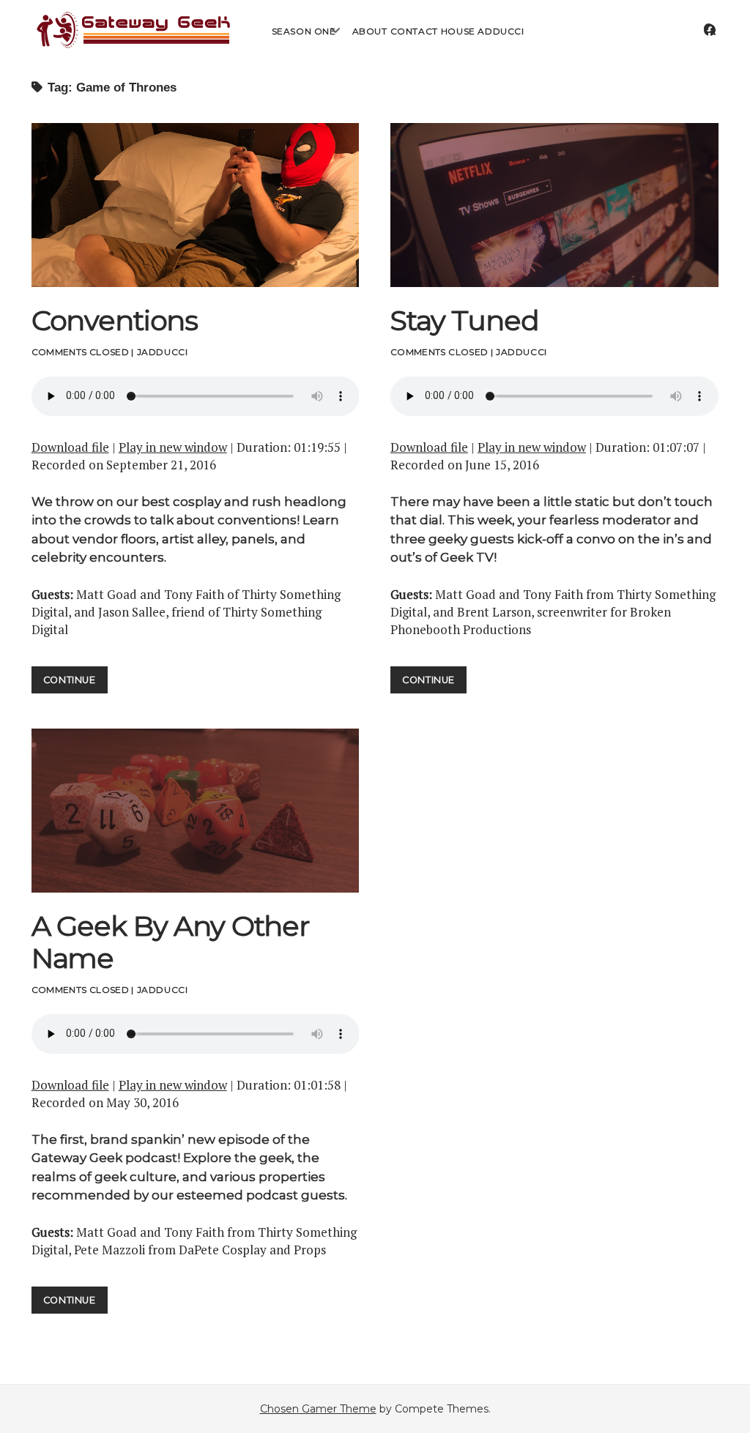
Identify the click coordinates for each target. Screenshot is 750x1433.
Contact (414, 31)
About (369, 31)
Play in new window (173, 447)
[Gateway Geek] (134, 46)
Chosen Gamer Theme (318, 1408)
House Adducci (482, 31)
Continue (75, 679)
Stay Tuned (554, 205)
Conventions (195, 205)
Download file (70, 447)
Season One (304, 31)
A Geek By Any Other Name (195, 811)
